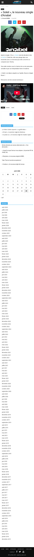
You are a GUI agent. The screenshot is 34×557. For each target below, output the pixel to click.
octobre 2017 (6, 482)
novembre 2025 (6, 230)
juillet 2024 (5, 272)
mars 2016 (5, 531)
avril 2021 (4, 373)
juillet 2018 (5, 459)
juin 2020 (4, 399)
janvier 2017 (5, 505)
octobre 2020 (6, 389)
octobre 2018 (6, 451)
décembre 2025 (6, 228)
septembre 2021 (6, 360)
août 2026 (5, 207)
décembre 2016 (6, 508)
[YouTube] (23, 552)
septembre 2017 (6, 484)
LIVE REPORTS (21, 549)
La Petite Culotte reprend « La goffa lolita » (14, 129)
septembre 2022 (6, 329)
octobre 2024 (6, 264)
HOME (2, 549)
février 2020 (5, 409)
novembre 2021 (6, 355)
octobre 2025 (6, 233)
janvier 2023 (5, 319)
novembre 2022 (6, 324)
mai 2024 (4, 277)
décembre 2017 (6, 477)
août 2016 (5, 518)
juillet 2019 (5, 427)
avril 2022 (4, 342)
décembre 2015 (6, 539)
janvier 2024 (5, 287)
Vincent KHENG (6, 18)
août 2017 (5, 487)
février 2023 (5, 316)
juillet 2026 (5, 210)
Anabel (16, 55)
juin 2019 (4, 430)
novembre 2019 (6, 417)
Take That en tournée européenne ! (11, 160)
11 (8, 184)
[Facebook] (16, 552)
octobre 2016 (6, 513)
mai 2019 (4, 433)
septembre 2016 (6, 516)
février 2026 (5, 223)
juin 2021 (4, 368)
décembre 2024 (6, 259)
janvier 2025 (5, 256)
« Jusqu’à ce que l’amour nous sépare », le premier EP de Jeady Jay (17, 151)
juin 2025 (4, 243)
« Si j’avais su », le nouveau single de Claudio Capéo (16, 134)
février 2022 (5, 347)
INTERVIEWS (13, 549)
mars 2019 (5, 438)
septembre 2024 (6, 267)
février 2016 (5, 534)
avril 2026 (4, 217)
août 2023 (5, 300)
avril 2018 (4, 466)
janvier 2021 (5, 381)
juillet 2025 (5, 241)
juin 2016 (4, 523)
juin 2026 (4, 212)
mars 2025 (5, 251)
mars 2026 (5, 220)
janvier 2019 (5, 443)
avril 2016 (4, 529)
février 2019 (5, 440)
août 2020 (5, 394)
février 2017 (5, 503)
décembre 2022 (6, 321)
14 (21, 184)
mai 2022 (4, 339)
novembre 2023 (6, 293)
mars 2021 (5, 376)
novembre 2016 (6, 510)
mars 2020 (5, 407)
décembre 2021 (6, 352)
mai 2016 (4, 526)
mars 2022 (5, 344)
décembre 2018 (6, 446)
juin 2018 (4, 461)
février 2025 (5, 254)
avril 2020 (4, 404)
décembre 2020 (6, 383)
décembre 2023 (6, 290)
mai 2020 (4, 401)
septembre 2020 (6, 391)
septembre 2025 (6, 236)
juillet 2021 (5, 365)
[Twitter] (20, 552)
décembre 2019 (6, 414)
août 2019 (5, 425)
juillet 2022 (5, 334)
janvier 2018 (5, 474)
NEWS (7, 549)
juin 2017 (4, 492)
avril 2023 (4, 311)
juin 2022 (4, 337)
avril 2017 (4, 497)
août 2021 (5, 363)
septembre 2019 (6, 422)
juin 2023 (4, 306)
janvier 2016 (5, 536)
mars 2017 (5, 500)
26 (13, 191)
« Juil (2, 197)
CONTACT (12, 552)
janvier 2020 (5, 412)
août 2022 (5, 332)
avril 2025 (4, 249)
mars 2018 (5, 469)
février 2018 (5, 471)
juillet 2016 (5, 521)
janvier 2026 (5, 225)
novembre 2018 (6, 448)
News (2, 9)
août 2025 (5, 238)
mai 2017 (4, 495)
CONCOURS (29, 549)
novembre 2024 (6, 262)
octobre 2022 (6, 326)
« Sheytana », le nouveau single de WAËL (13, 156)
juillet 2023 (5, 303)
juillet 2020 (5, 396)
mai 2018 (4, 464)
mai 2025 (4, 246)
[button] (31, 2)
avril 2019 (4, 435)
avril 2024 (4, 280)
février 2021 (5, 378)
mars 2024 (5, 282)
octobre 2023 (6, 295)
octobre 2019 (6, 420)
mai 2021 (4, 370)
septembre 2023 (6, 298)
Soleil (3, 57)
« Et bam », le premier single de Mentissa (13, 132)
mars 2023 (5, 313)
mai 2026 (4, 215)
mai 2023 (4, 308)
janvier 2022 (5, 350)
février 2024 (5, 285)
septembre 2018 (6, 453)
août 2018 (5, 456)
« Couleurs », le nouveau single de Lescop (13, 164)
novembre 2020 (6, 386)
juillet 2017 (5, 490)
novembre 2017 (6, 479)
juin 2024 (4, 274)
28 (21, 191)
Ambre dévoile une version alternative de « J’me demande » (15, 146)
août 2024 (5, 269)
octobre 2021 (6, 357)
